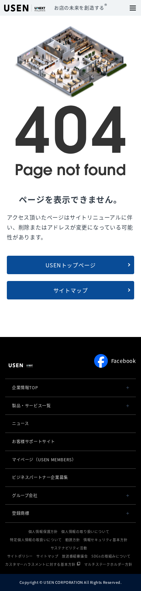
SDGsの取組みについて (111, 556)
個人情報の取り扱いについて (85, 531)
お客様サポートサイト (33, 441)
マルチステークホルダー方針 (108, 564)
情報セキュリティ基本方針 (106, 539)
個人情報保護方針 (43, 531)
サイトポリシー (20, 556)
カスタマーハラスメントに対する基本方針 (40, 564)
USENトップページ (71, 265)
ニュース (20, 423)
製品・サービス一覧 (31, 406)
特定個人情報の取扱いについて (36, 539)
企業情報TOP (25, 387)
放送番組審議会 (75, 556)
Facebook (123, 361)
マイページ (44, 459)
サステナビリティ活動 (69, 547)
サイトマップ (70, 290)
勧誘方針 (72, 539)
